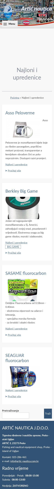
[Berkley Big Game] (22, 217)
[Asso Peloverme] (22, 139)
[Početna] (8, 11)
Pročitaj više (14, 171)
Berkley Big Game (21, 191)
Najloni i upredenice (16, 164)
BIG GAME (13, 247)
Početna (14, 98)
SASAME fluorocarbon (25, 273)
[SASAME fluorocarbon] (22, 299)
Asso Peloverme (20, 113)
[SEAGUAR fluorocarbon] (22, 386)
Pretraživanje (10, 410)
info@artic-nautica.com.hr (24, 461)
